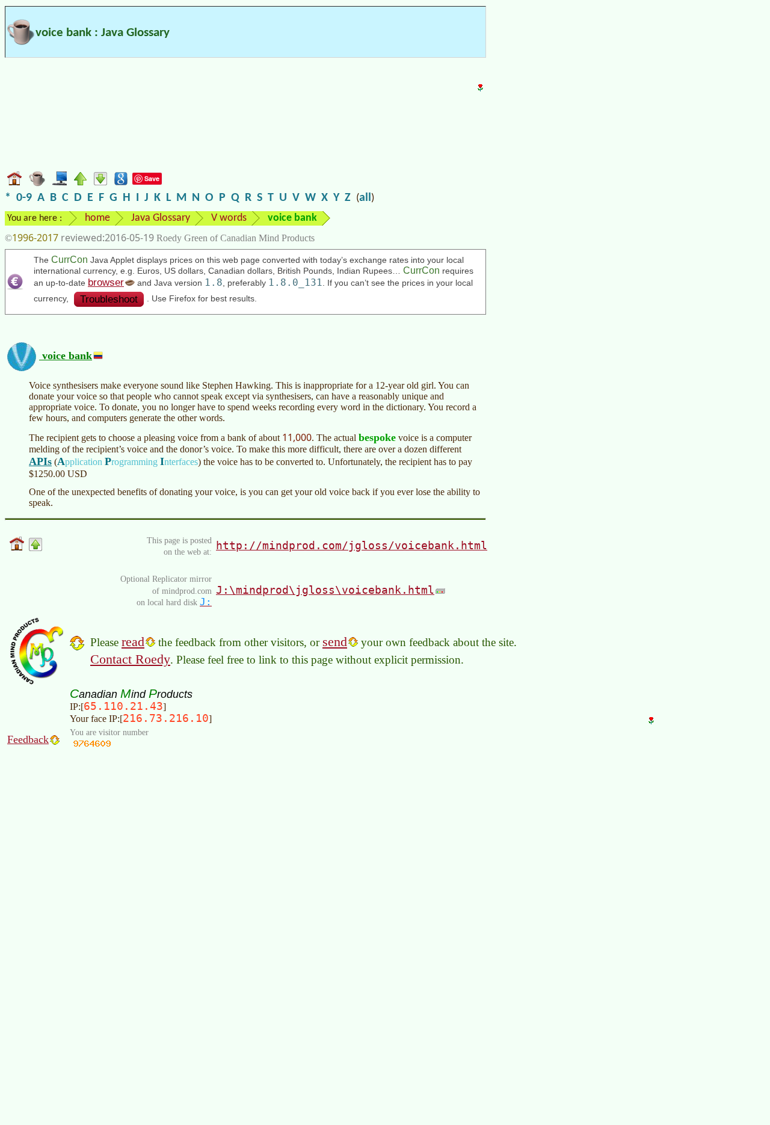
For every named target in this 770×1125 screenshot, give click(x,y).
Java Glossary (160, 218)
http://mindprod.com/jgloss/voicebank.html (351, 545)
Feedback (28, 739)
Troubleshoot (109, 299)
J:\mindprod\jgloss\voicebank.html (325, 590)
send (334, 641)
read (133, 641)
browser (106, 282)
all (365, 198)
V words (229, 218)
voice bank (65, 356)
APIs (40, 461)
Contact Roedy (130, 659)
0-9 (24, 198)
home (97, 218)
